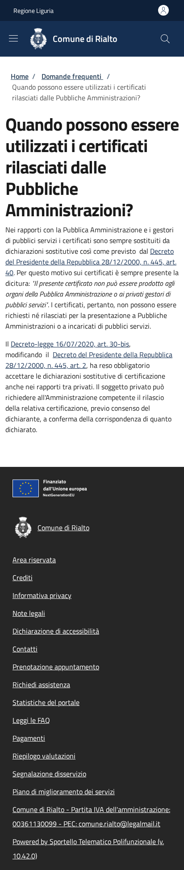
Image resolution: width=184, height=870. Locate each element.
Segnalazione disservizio (49, 773)
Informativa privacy (42, 595)
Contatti (25, 648)
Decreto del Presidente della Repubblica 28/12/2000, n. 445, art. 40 (90, 262)
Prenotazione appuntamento (56, 666)
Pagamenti (29, 738)
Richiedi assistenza (41, 684)
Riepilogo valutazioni (44, 755)
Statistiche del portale (46, 702)
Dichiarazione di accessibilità (56, 631)
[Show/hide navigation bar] (13, 38)
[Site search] (165, 38)
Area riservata (34, 559)
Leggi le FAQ (31, 720)
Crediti (23, 577)
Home (20, 76)
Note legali (29, 613)
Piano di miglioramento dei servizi (64, 791)
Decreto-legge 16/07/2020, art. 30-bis (70, 343)
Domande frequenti (72, 76)
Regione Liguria (33, 10)
